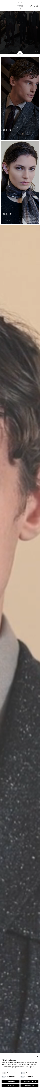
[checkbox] (4, 1073)
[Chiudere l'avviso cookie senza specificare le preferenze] (37, 1056)
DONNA (9, 220)
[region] (20, 27)
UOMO (20, 45)
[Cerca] (34, 6)
